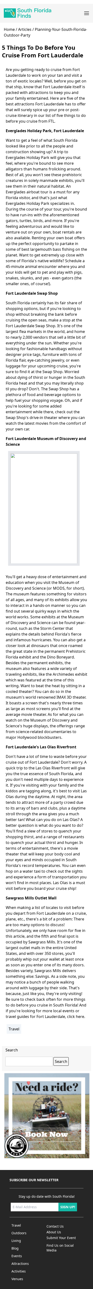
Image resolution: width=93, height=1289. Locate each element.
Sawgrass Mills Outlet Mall (31, 898)
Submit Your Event (61, 1237)
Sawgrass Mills (41, 942)
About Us (53, 1232)
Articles (24, 29)
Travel (14, 1029)
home (9, 29)
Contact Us (55, 1226)
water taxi (32, 871)
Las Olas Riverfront (53, 768)
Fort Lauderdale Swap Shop (32, 293)
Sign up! (67, 1207)
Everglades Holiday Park (29, 130)
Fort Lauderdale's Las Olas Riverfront (41, 747)
